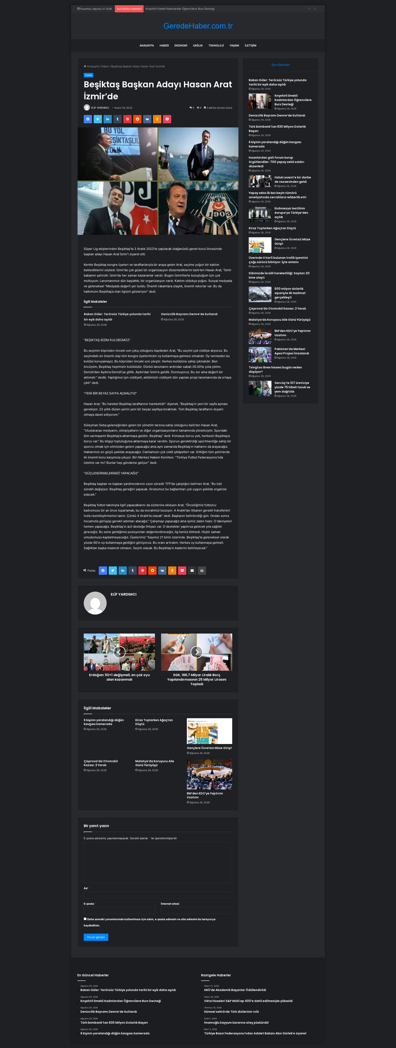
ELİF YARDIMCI (100, 107)
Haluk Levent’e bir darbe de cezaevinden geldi (293, 179)
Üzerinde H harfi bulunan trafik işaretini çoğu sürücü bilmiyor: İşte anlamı (278, 260)
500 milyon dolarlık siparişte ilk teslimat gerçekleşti (290, 293)
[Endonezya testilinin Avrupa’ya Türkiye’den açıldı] (260, 214)
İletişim (250, 45)
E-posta (90, 903)
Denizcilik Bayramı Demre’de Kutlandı (169, 8)
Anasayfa (147, 45)
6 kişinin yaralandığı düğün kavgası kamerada (104, 722)
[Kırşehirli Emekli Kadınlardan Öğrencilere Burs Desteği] (260, 101)
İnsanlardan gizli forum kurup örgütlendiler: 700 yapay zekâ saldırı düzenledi (276, 161)
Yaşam (234, 45)
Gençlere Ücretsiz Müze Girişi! (209, 748)
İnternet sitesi (170, 903)
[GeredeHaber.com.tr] (198, 26)
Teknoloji (216, 45)
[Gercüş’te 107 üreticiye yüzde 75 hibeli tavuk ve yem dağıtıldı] (260, 388)
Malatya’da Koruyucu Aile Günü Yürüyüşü (154, 763)
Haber (164, 45)
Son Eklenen (280, 65)
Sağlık (198, 45)
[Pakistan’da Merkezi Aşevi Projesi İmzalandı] (260, 354)
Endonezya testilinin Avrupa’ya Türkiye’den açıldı (291, 212)
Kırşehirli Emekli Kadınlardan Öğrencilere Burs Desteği (293, 100)
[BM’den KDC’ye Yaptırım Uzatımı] (209, 774)
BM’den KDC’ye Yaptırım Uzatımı (205, 795)
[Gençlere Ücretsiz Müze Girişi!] (209, 731)
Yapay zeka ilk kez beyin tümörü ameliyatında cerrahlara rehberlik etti (277, 195)
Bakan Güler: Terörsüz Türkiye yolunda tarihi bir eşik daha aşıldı (277, 82)
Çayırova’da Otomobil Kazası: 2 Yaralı (101, 763)
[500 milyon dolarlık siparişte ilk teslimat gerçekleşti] (260, 294)
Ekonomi (180, 45)
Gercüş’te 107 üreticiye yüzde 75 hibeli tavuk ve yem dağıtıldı (292, 387)
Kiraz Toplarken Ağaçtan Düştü (154, 722)
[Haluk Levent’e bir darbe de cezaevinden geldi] (260, 181)
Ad (87, 888)
